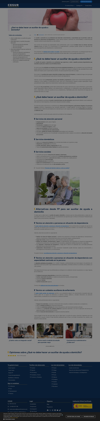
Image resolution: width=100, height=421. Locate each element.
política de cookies (14, 417)
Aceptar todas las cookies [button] (73, 416)
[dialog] (50, 416)
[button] (33, 419)
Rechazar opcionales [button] (89, 416)
